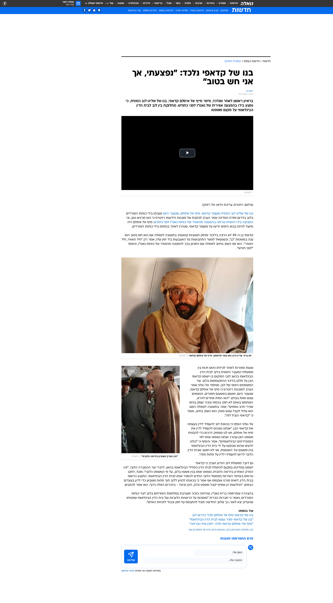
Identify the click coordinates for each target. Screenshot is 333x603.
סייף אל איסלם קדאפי (199, 530)
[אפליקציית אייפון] (94, 10)
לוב (251, 530)
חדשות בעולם (166, 11)
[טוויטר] (89, 10)
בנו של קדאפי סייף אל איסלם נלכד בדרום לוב (222, 515)
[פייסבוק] (84, 10)
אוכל (169, 3)
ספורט (222, 3)
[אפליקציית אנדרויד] (99, 10)
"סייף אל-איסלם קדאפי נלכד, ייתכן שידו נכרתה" (221, 524)
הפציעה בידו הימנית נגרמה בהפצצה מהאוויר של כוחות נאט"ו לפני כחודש (203, 222)
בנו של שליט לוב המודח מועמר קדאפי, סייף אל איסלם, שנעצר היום (208, 213)
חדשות (234, 3)
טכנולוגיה (133, 3)
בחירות (211, 3)
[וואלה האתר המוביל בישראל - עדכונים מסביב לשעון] (247, 3)
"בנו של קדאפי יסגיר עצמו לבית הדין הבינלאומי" (221, 519)
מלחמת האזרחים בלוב (237, 530)
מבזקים (224, 11)
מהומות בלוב (218, 530)
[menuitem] (232, 3)
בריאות (158, 3)
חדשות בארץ (197, 11)
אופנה (120, 3)
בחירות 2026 (150, 11)
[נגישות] (5, 3)
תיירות (146, 3)
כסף (178, 3)
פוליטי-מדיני (182, 11)
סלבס (188, 3)
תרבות (198, 3)
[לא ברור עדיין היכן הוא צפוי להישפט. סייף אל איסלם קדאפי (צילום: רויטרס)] (187, 308)
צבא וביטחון (212, 11)
